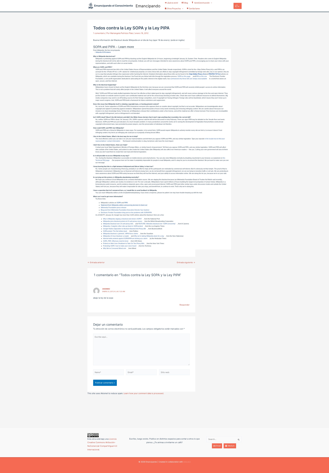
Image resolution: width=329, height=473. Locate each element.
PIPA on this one (201, 76)
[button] (211, 3)
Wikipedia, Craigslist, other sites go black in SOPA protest (123, 226)
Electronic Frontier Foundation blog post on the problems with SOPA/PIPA (126, 212)
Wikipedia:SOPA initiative (103, 52)
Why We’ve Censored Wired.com (114, 248)
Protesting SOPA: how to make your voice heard (119, 246)
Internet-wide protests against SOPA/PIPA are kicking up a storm (125, 238)
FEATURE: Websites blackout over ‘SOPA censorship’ (157, 224)
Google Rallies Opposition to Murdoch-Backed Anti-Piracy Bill (124, 229)
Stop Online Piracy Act (197, 74)
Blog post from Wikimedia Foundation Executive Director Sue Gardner (125, 210)
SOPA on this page (183, 76)
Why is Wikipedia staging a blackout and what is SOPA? (122, 219)
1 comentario (99, 33)
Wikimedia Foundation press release (113, 207)
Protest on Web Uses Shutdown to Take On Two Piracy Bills (123, 243)
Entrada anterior (96, 262)
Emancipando (148, 6)
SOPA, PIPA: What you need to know (115, 241)
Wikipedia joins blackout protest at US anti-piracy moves (122, 221)
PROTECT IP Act (215, 74)
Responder (185, 305)
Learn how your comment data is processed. (144, 393)
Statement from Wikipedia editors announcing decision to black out (124, 205)
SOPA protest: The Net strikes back (115, 231)
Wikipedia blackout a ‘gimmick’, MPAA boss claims (120, 234)
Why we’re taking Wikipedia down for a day (149, 236)
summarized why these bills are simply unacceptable (188, 79)
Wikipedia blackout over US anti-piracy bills (118, 224)
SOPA (119, 203)
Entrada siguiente (186, 262)
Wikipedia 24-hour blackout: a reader (116, 236)
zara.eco (187, 462)
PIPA (126, 203)
